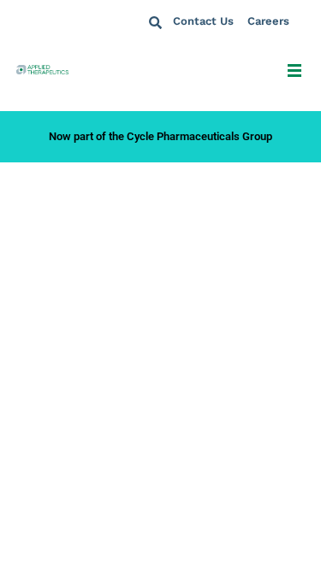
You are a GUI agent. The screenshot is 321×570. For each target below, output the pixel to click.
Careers (268, 21)
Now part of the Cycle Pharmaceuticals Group (160, 136)
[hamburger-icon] (294, 73)
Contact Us (203, 21)
